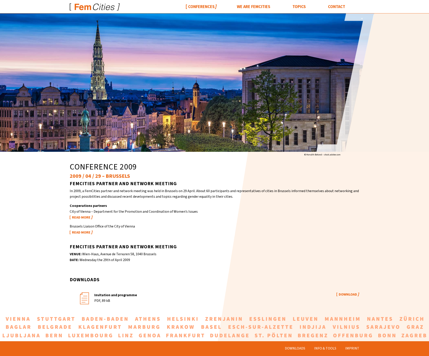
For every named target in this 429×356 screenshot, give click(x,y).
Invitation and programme (115, 295)
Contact (336, 6)
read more (81, 217)
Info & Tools (325, 348)
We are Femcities (253, 6)
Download (348, 294)
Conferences (201, 6)
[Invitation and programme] (84, 297)
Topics (299, 6)
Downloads (295, 348)
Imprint (352, 348)
